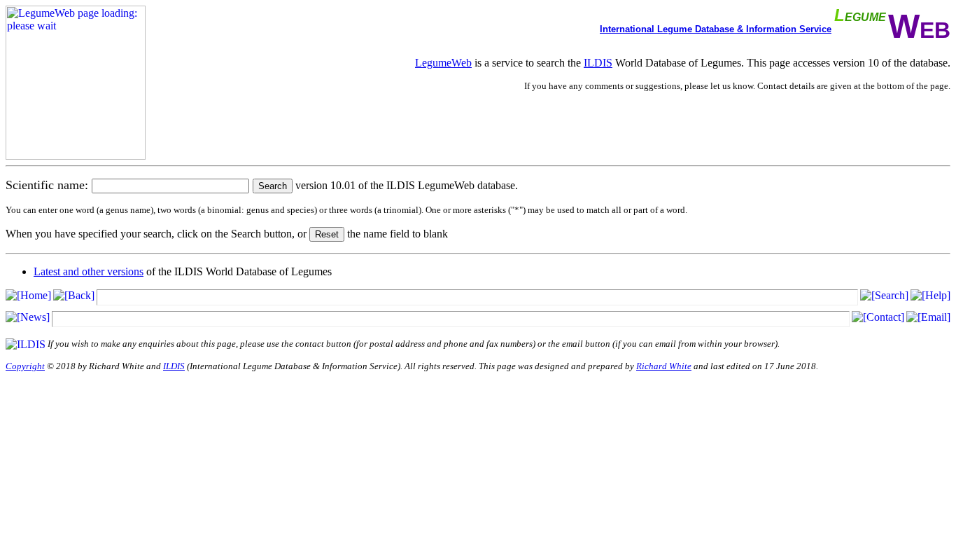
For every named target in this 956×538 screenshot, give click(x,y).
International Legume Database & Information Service (715, 29)
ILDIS (598, 63)
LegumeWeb (443, 63)
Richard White (663, 366)
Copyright (25, 366)
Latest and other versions (88, 271)
